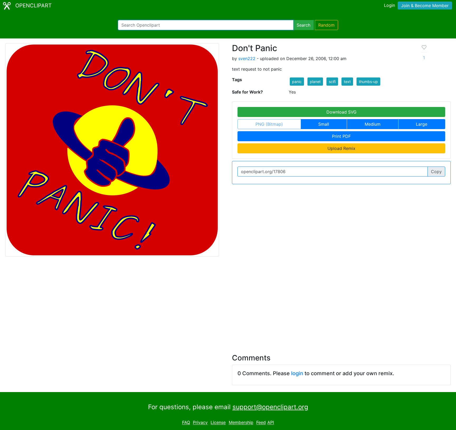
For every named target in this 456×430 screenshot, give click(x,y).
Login (389, 5)
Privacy (200, 422)
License (218, 422)
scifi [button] (332, 81)
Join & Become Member (425, 5)
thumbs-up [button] (368, 81)
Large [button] (421, 124)
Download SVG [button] (341, 112)
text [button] (347, 81)
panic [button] (297, 81)
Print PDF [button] (341, 136)
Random (326, 25)
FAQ (186, 422)
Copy (436, 171)
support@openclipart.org (270, 407)
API (270, 422)
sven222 (246, 58)
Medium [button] (373, 124)
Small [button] (323, 124)
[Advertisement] (228, 302)
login (297, 373)
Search (303, 25)
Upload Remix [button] (341, 148)
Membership (241, 422)
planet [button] (315, 81)
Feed (261, 422)
